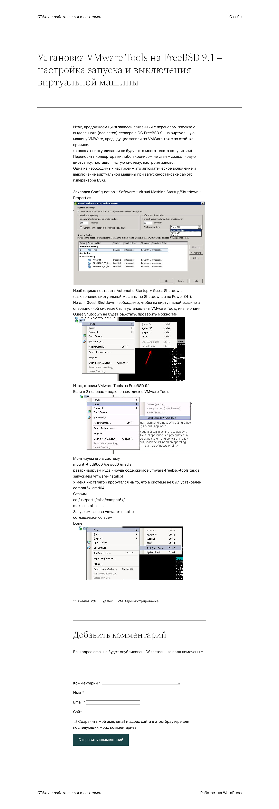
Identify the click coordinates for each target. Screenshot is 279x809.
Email (79, 702)
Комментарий (87, 683)
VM (120, 601)
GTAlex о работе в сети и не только (69, 17)
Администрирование (141, 601)
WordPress (232, 793)
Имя (78, 692)
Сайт (77, 712)
